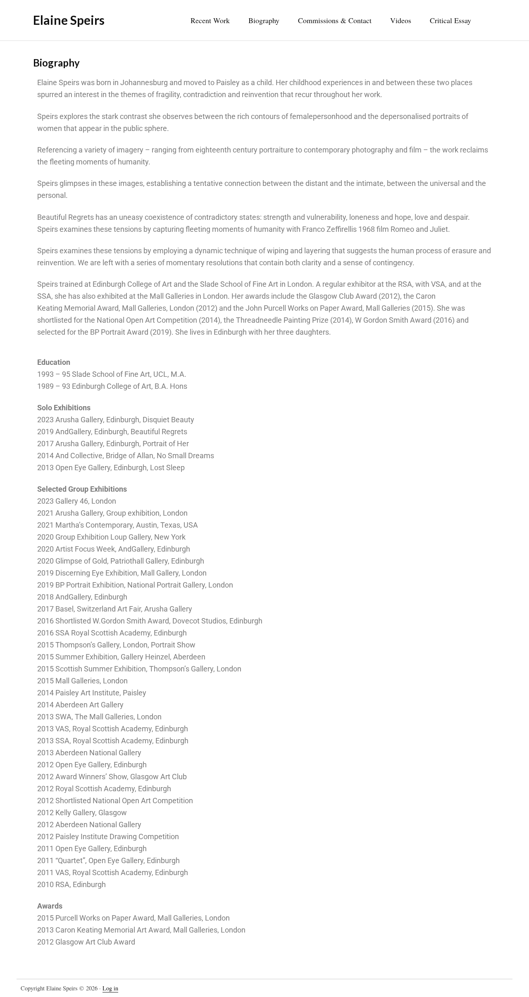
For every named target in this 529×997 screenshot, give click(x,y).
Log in (110, 988)
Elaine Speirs (69, 19)
